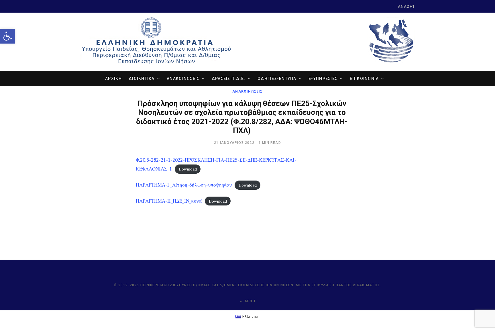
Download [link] (188, 169)
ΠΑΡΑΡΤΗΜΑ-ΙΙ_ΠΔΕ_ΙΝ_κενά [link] (169, 200)
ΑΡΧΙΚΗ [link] (113, 78)
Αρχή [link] (249, 301)
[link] (7, 36)
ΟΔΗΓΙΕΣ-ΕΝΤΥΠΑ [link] (277, 78)
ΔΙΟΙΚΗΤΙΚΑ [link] (142, 78)
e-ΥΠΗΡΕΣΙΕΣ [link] (323, 78)
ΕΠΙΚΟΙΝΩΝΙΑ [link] (364, 78)
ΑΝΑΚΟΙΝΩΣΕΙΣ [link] (183, 78)
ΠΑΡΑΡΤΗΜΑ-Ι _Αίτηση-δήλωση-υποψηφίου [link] (184, 184)
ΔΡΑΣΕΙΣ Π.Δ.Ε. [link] (228, 78)
